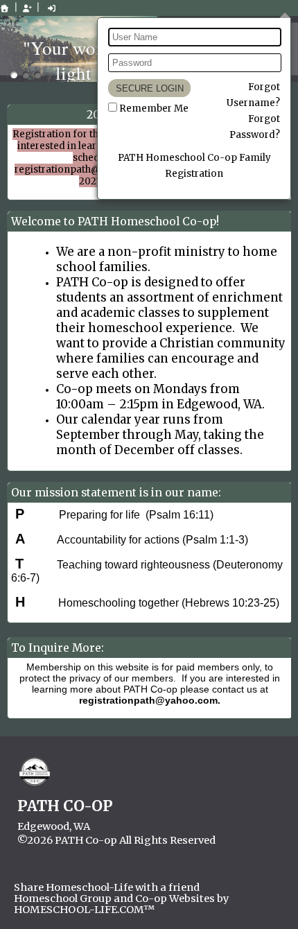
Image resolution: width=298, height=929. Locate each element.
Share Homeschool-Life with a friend (107, 887)
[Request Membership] (27, 8)
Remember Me (154, 108)
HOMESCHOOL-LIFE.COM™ (84, 909)
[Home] (5, 8)
